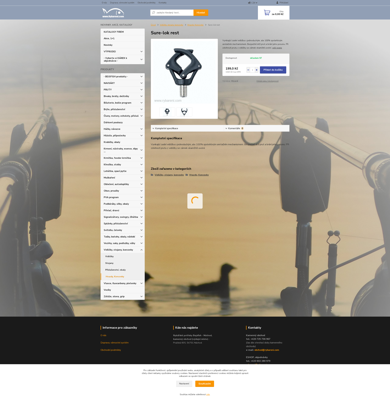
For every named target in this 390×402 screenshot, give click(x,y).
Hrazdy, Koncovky (115, 276)
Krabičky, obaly (112, 142)
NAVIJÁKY (109, 83)
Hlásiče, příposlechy (115, 135)
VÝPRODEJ (110, 51)
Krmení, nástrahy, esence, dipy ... (121, 150)
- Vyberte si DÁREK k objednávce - (115, 59)
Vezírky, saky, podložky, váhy (119, 243)
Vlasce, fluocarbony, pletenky (120, 283)
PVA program (111, 197)
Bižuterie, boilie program (117, 102)
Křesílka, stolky (112, 164)
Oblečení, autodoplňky (116, 184)
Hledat (201, 12)
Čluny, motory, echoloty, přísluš (121, 115)
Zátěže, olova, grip (114, 296)
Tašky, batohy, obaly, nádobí (119, 236)
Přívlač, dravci (111, 210)
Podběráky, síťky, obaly (116, 203)
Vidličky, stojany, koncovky (118, 249)
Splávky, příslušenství (116, 223)
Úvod (153, 25)
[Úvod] (124, 13)
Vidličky (109, 256)
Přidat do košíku (273, 70)
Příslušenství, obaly (115, 269)
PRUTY (108, 89)
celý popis (277, 47)
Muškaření (109, 177)
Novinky (108, 45)
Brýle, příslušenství (114, 109)
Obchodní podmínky (147, 2)
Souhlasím (205, 383)
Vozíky (107, 289)
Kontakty (163, 2)
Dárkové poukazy (113, 122)
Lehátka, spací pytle (115, 171)
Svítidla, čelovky (113, 230)
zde (208, 394)
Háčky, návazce (112, 129)
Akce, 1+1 (109, 38)
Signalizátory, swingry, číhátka (121, 217)
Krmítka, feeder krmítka (117, 158)
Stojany (109, 263)
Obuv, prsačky (111, 190)
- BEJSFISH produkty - (116, 76)
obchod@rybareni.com (266, 350)
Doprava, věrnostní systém (122, 2)
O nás (104, 2)
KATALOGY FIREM (114, 31)
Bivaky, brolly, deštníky (116, 96)
